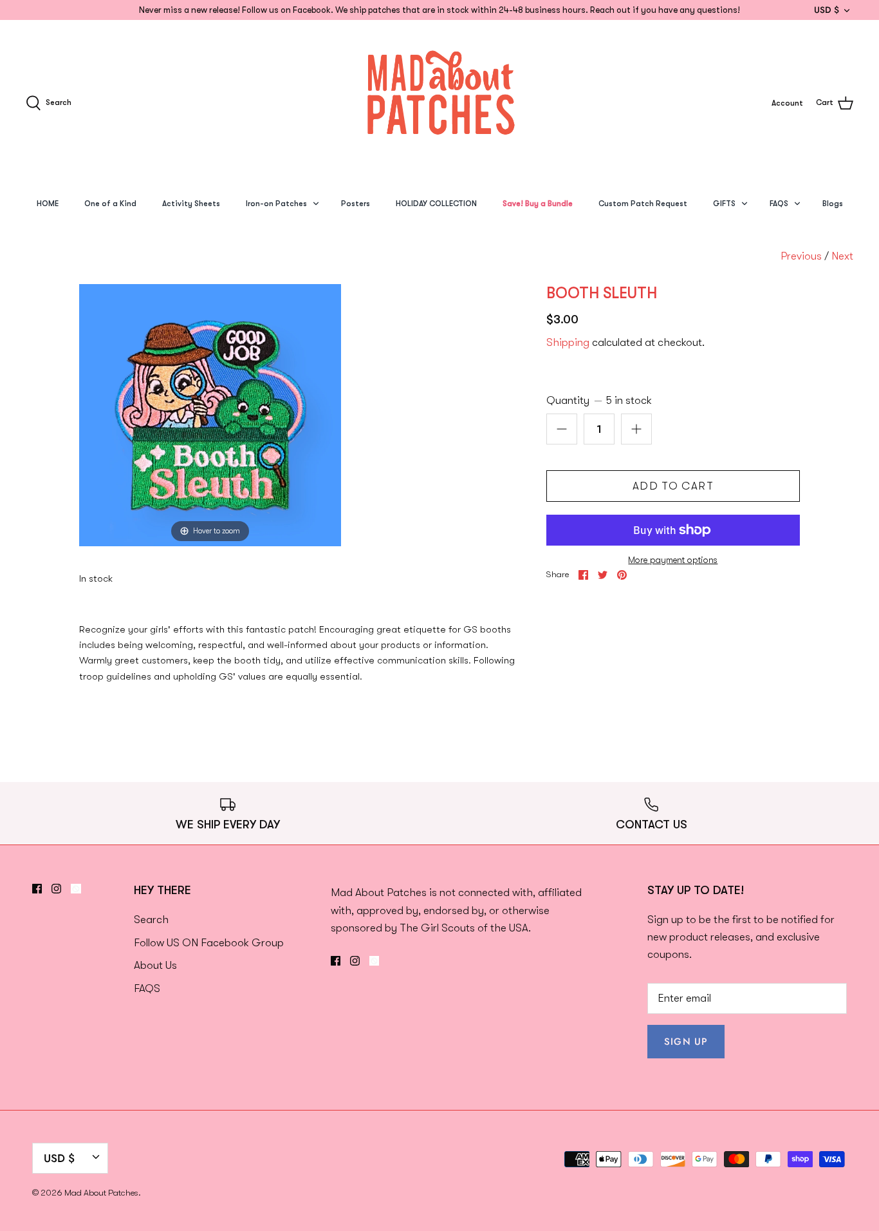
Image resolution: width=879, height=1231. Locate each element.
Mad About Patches (101, 1193)
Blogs (832, 203)
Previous (801, 256)
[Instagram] (56, 888)
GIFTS (724, 203)
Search (151, 919)
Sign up (686, 1042)
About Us (155, 965)
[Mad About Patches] (439, 103)
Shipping (567, 342)
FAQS (779, 203)
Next (842, 256)
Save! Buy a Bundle (538, 203)
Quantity (599, 400)
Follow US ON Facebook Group (209, 943)
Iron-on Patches (276, 203)
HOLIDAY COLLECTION (436, 203)
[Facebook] (37, 888)
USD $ (826, 9)
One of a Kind (110, 203)
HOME (48, 203)
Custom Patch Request (642, 203)
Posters (355, 203)
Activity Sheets (191, 203)
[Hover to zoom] (210, 414)
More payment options (672, 560)
